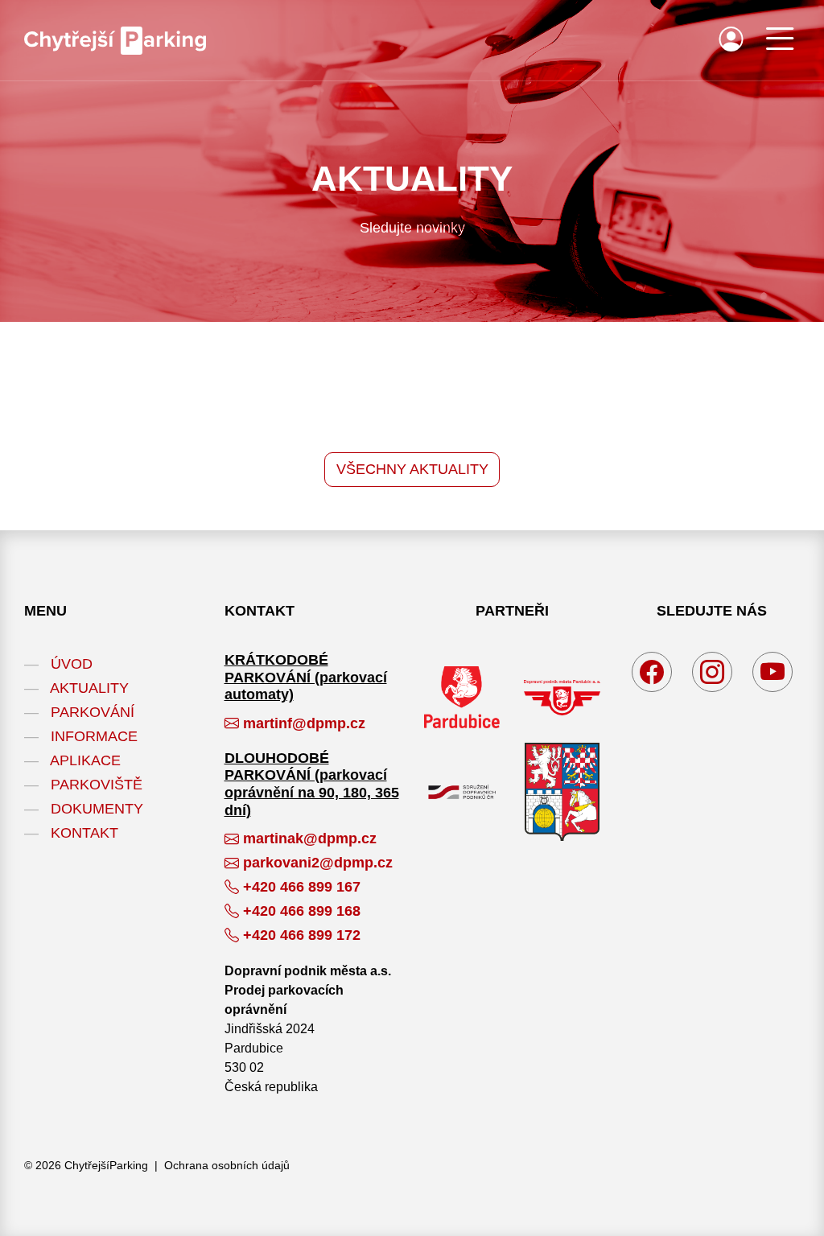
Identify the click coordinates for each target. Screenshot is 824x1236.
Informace (94, 736)
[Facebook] (652, 672)
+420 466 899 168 (301, 911)
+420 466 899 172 (301, 935)
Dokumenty (97, 809)
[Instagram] (712, 672)
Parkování (92, 712)
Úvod (72, 664)
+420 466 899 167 (301, 887)
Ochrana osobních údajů (227, 1165)
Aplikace (85, 760)
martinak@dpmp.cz (310, 838)
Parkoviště (96, 785)
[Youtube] (772, 672)
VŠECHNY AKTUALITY (412, 469)
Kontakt (84, 833)
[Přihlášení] (731, 44)
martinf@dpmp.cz (304, 723)
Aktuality (89, 688)
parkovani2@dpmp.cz (318, 863)
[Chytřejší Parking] (115, 41)
